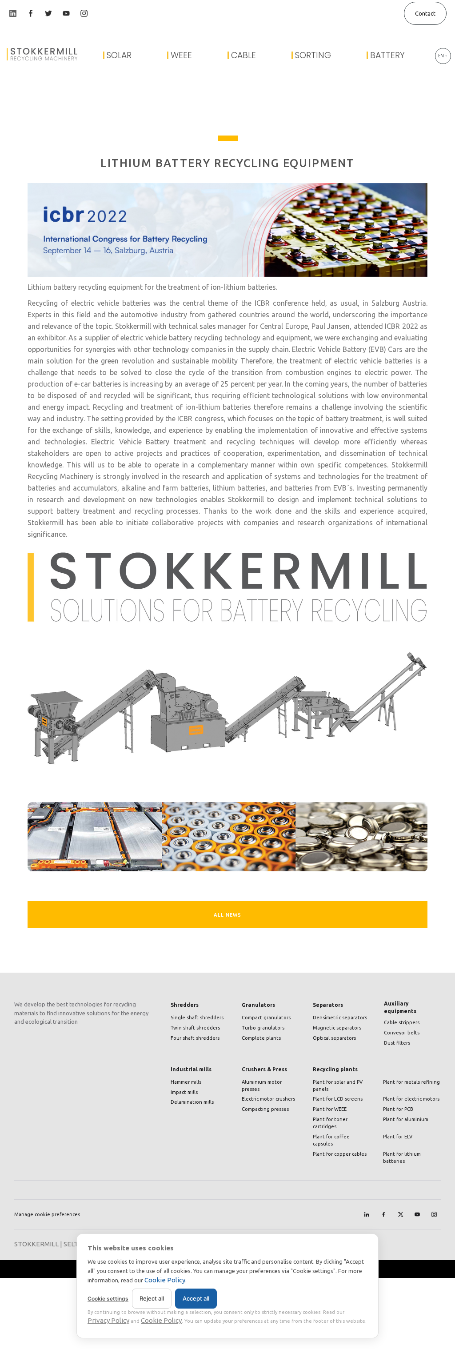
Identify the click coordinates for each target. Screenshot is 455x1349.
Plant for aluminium (405, 1119)
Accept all (196, 1298)
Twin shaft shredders (195, 1027)
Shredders (185, 1005)
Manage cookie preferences (47, 1214)
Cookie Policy (164, 1280)
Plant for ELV (397, 1136)
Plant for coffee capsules (331, 1140)
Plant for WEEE (330, 1109)
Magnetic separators (337, 1027)
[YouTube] (417, 1214)
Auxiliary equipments (400, 1007)
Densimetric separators (340, 1017)
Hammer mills (186, 1082)
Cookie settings (108, 1298)
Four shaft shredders (195, 1038)
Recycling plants (335, 1069)
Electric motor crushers (268, 1099)
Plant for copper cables (340, 1154)
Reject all (152, 1298)
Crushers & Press (264, 1069)
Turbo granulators (263, 1027)
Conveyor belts (401, 1032)
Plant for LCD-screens (338, 1099)
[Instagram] (434, 1214)
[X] (400, 1214)
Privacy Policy (108, 1320)
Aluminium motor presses (262, 1085)
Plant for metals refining (411, 1082)
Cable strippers (401, 1022)
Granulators (258, 1005)
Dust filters (397, 1043)
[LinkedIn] (366, 1214)
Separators (328, 1005)
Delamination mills (192, 1102)
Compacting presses (265, 1109)
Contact (425, 13)
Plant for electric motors (411, 1099)
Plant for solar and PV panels (338, 1085)
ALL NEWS (227, 915)
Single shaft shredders (197, 1017)
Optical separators (334, 1038)
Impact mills (184, 1092)
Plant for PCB (398, 1109)
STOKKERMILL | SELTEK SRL (57, 1244)
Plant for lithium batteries (402, 1157)
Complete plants (261, 1038)
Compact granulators (266, 1017)
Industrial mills (191, 1069)
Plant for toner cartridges (330, 1123)
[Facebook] (383, 1214)
